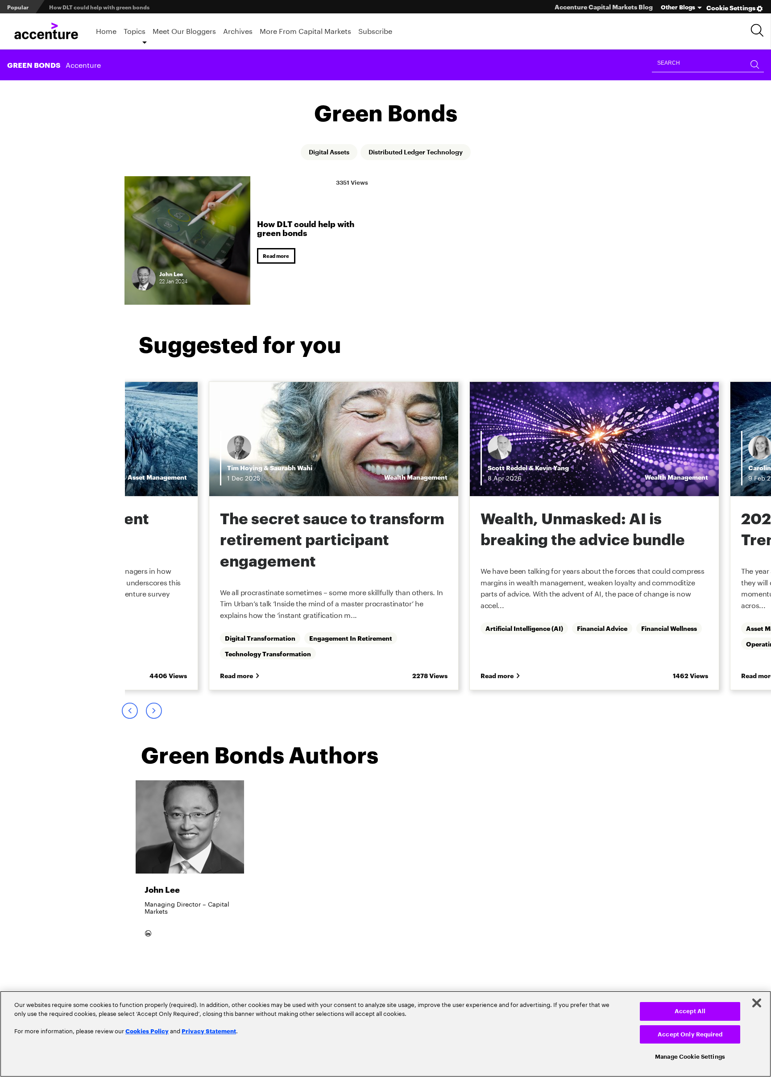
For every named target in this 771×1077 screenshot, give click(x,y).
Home (106, 30)
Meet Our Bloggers (184, 30)
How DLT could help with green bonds (305, 227)
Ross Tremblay (56, 468)
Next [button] (153, 713)
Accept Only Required (690, 1034)
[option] (334, 537)
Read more (278, 256)
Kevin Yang (552, 468)
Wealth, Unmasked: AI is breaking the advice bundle (583, 528)
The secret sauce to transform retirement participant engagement (332, 539)
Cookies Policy (147, 1031)
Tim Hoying (244, 468)
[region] (385, 1034)
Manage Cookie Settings (690, 1057)
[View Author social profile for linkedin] (149, 957)
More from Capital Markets (305, 30)
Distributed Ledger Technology (419, 152)
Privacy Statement (209, 1031)
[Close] (757, 1003)
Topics (134, 30)
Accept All (690, 1011)
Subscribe (375, 30)
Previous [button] (129, 713)
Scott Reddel (507, 468)
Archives (238, 30)
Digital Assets (321, 152)
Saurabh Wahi (291, 468)
